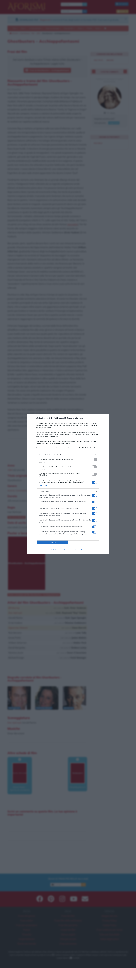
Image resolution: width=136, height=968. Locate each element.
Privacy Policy (80, 550)
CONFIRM (53, 542)
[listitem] (68, 455)
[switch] (94, 459)
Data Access (68, 550)
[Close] (105, 418)
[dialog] (68, 484)
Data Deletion (56, 550)
